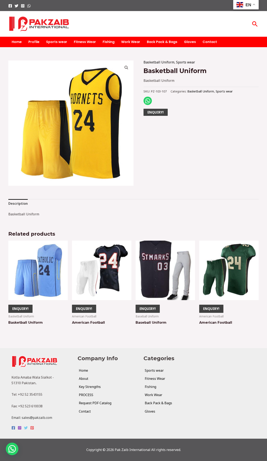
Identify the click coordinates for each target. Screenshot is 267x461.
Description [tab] (18, 203)
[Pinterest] (32, 428)
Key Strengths (90, 386)
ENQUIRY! (155, 112)
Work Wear (130, 41)
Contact (210, 41)
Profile (33, 41)
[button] (255, 24)
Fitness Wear (85, 41)
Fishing (109, 41)
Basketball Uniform (159, 62)
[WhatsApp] (29, 6)
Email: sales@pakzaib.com (31, 417)
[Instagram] (23, 6)
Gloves (190, 41)
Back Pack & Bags (162, 41)
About (83, 378)
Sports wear (56, 41)
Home (17, 41)
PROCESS (86, 395)
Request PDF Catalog (95, 403)
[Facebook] (10, 6)
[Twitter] (16, 6)
